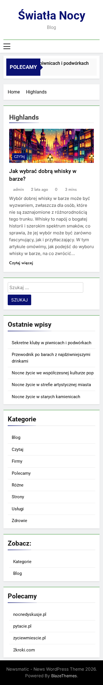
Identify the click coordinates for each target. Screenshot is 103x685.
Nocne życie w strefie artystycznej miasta (51, 384)
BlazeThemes (64, 675)
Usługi (18, 508)
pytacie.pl (22, 626)
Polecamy (21, 473)
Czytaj (19, 156)
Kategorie (22, 561)
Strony (18, 496)
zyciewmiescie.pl (29, 638)
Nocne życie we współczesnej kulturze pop (53, 372)
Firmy (17, 461)
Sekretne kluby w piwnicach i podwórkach (45, 63)
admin (18, 189)
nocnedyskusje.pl (29, 614)
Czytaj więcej (21, 263)
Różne (17, 485)
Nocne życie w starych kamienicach (46, 396)
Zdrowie (19, 520)
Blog (16, 437)
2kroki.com (24, 650)
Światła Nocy (51, 15)
